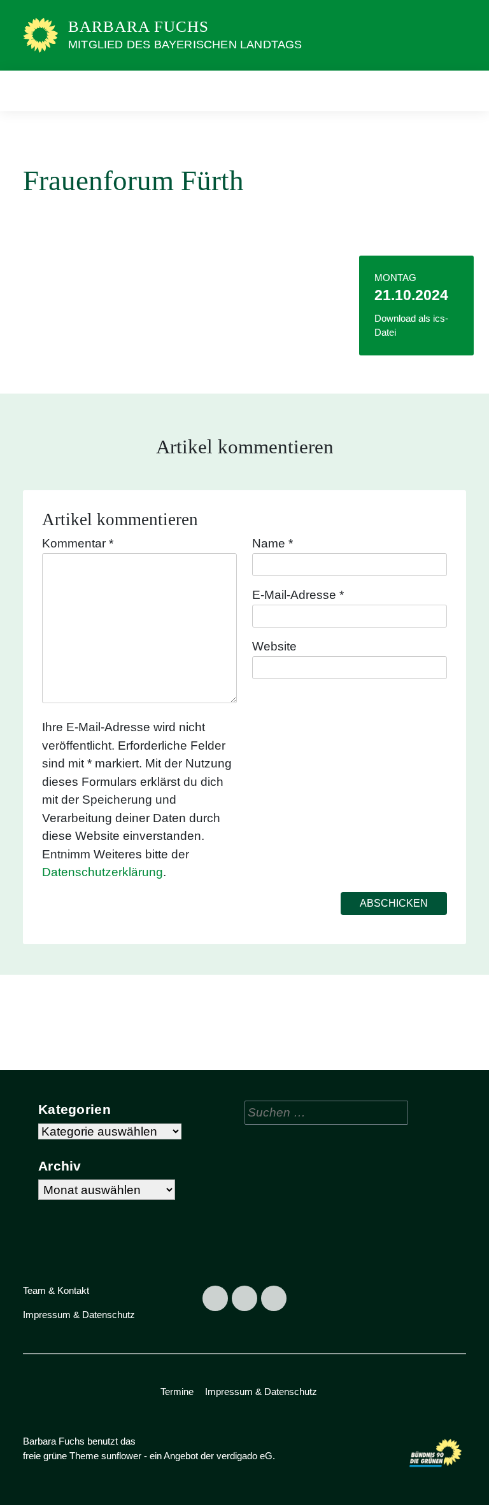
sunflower (121, 1455)
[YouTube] (274, 1298)
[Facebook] (215, 1298)
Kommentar (77, 543)
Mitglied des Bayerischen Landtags (185, 44)
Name (272, 543)
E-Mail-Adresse (298, 594)
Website (274, 646)
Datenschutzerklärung (102, 872)
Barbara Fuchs (138, 26)
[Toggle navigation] (452, 90)
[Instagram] (244, 1298)
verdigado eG (244, 1455)
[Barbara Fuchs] (40, 34)
